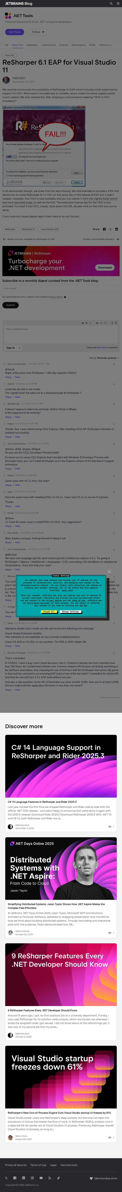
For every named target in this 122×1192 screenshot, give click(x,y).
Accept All (48, 611)
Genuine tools (68, 1165)
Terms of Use (78, 600)
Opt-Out (83, 605)
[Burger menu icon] (118, 3)
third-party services (38, 603)
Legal (53, 1165)
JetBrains (29, 1185)
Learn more (67, 590)
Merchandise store (105, 1180)
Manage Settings (70, 611)
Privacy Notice (54, 600)
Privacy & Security (16, 1165)
